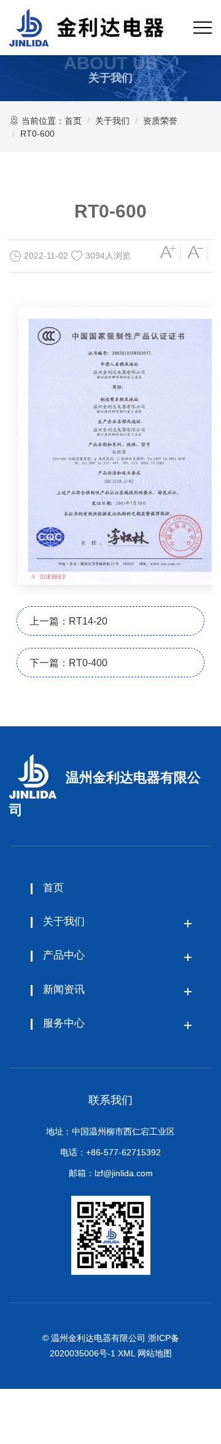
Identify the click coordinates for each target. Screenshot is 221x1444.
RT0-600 (37, 134)
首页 (73, 121)
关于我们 (112, 121)
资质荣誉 (160, 121)
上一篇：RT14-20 (68, 621)
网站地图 (155, 1353)
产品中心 (64, 955)
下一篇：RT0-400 (68, 663)
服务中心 (64, 1023)
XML (126, 1353)
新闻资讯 (64, 989)
